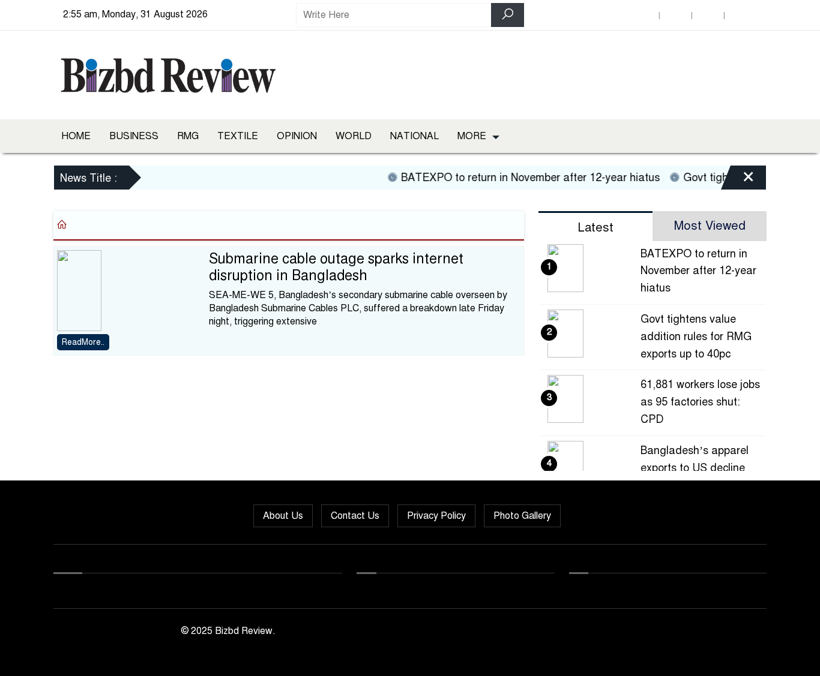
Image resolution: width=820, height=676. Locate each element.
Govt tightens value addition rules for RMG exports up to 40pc (696, 336)
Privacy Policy (436, 516)
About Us (283, 516)
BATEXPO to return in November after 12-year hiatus (522, 177)
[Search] (507, 15)
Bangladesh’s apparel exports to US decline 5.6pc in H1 (695, 468)
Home (76, 136)
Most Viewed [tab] (710, 225)
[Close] (737, 179)
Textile (237, 136)
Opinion (297, 136)
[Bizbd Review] (167, 73)
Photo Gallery (522, 516)
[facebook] (643, 15)
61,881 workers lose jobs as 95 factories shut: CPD (700, 402)
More (471, 136)
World (354, 136)
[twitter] (675, 15)
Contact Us (355, 516)
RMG (188, 136)
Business (133, 136)
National (414, 136)
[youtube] (740, 15)
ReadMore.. (83, 342)
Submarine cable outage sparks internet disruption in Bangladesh (336, 267)
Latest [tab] (595, 227)
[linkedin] (708, 15)
